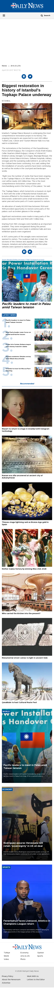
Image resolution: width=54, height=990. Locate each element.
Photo (22, 959)
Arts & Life (16, 66)
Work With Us (33, 976)
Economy (24, 953)
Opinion (40, 953)
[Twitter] (30, 76)
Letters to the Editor (36, 980)
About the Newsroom (11, 980)
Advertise (6, 983)
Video (6, 959)
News (4, 66)
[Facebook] (24, 76)
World (6, 956)
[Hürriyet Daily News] (27, 6)
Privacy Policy (7, 976)
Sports (40, 956)
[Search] (42, 15)
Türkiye (7, 953)
